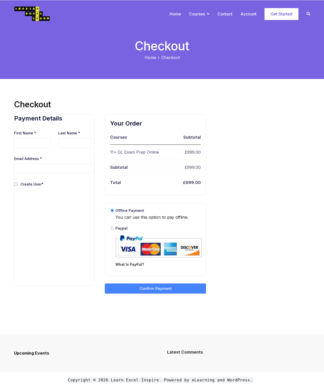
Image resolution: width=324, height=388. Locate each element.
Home (175, 13)
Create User (32, 184)
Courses (197, 13)
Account (248, 13)
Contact (224, 13)
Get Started (281, 13)
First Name (25, 133)
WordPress (238, 380)
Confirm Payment (155, 288)
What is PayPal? (129, 264)
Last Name (69, 133)
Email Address (28, 158)
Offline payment (129, 210)
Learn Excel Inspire (135, 380)
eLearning (203, 380)
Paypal (129, 246)
